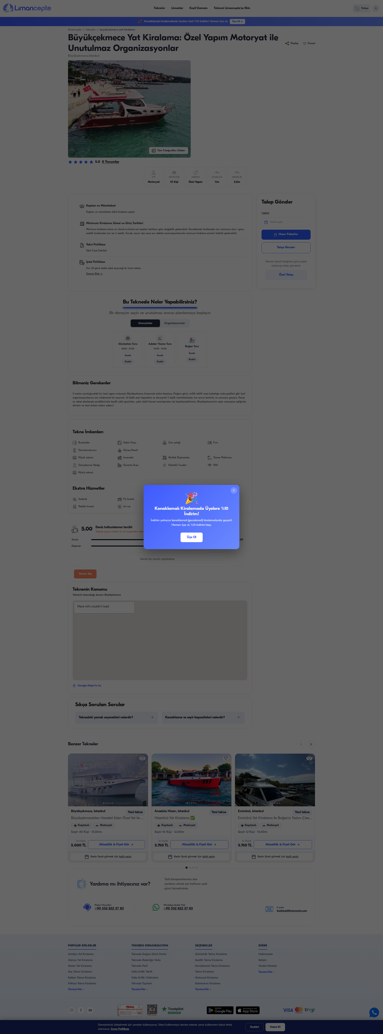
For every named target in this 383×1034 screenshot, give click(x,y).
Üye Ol (191, 537)
